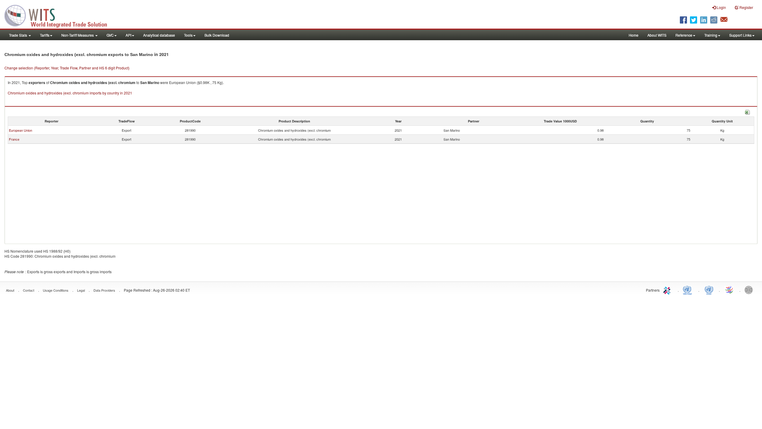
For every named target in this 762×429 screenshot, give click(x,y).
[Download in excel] (747, 111)
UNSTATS (709, 290)
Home (633, 35)
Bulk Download (216, 35)
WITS (59, 15)
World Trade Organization (730, 290)
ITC (668, 290)
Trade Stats (18, 35)
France (14, 139)
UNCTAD (688, 290)
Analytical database (159, 35)
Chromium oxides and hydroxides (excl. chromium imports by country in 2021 (70, 92)
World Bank (750, 290)
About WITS (656, 35)
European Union (20, 130)
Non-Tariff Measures (78, 35)
